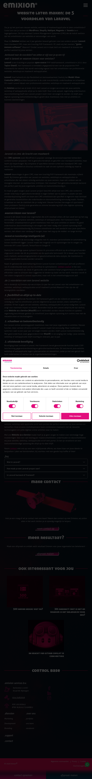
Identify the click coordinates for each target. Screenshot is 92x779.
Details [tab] (46, 368)
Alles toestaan (75, 416)
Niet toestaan (16, 416)
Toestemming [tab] (16, 368)
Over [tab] (76, 368)
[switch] (34, 406)
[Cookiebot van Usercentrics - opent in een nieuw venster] (78, 361)
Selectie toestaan (46, 416)
